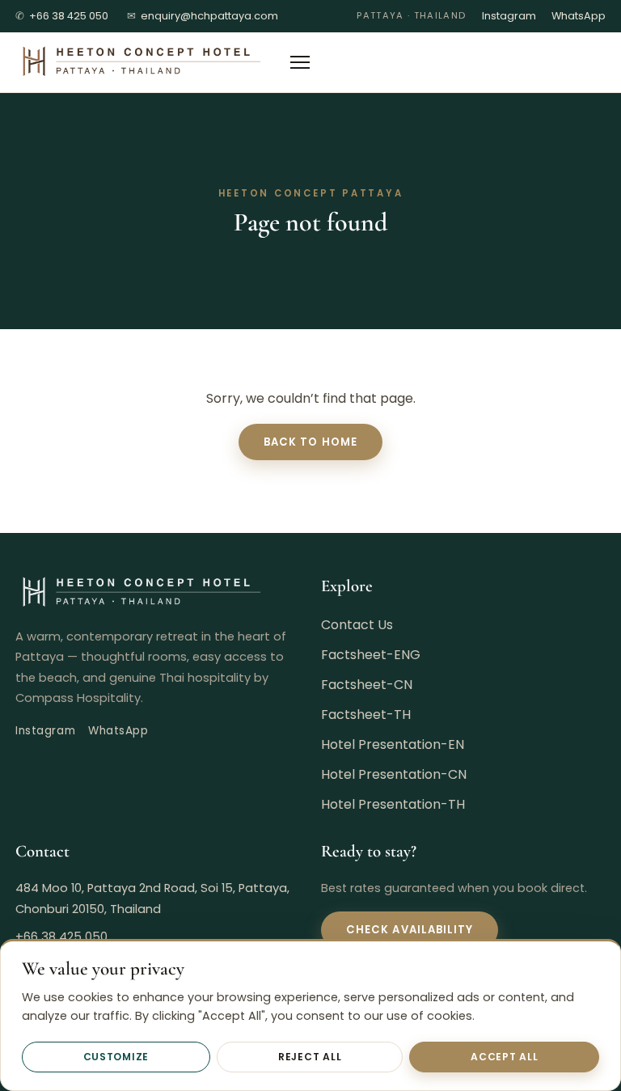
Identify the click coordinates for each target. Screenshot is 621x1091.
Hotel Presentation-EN (392, 744)
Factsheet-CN (366, 684)
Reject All (309, 1057)
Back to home (310, 442)
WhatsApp (578, 16)
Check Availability (409, 929)
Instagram (509, 16)
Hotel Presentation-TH (393, 804)
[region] (310, 1015)
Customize (116, 1057)
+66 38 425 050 (61, 16)
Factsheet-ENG (370, 654)
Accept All (504, 1057)
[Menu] (300, 62)
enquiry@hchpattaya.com (202, 16)
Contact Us (357, 624)
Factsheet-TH (366, 714)
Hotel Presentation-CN (394, 774)
